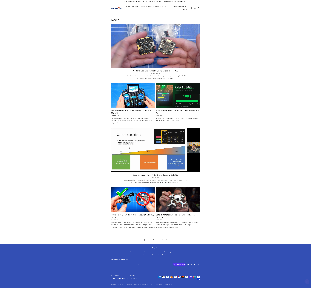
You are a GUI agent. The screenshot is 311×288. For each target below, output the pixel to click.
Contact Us (136, 252)
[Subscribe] (138, 264)
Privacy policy (128, 284)
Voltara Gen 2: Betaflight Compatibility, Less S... (155, 71)
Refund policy (137, 284)
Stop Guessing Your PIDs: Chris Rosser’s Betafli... (155, 175)
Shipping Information (147, 252)
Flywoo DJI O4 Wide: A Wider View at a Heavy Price (132, 216)
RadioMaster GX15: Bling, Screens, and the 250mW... (131, 111)
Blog (166, 255)
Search (129, 252)
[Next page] (166, 239)
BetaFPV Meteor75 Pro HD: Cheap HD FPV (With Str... (175, 216)
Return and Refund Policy (163, 252)
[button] (135, 6)
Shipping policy (168, 284)
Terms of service (158, 284)
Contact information (147, 284)
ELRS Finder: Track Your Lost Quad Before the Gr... (177, 111)
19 (162, 239)
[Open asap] (307, 281)
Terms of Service (178, 252)
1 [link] (144, 239)
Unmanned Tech (119, 284)
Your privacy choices (150, 255)
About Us (160, 255)
